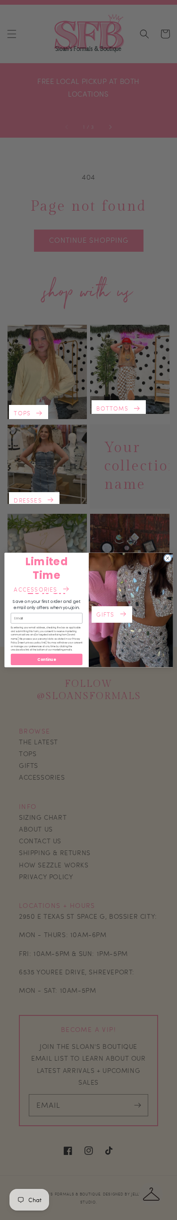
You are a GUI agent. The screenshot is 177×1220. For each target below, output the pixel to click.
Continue (46, 659)
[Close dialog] (167, 558)
